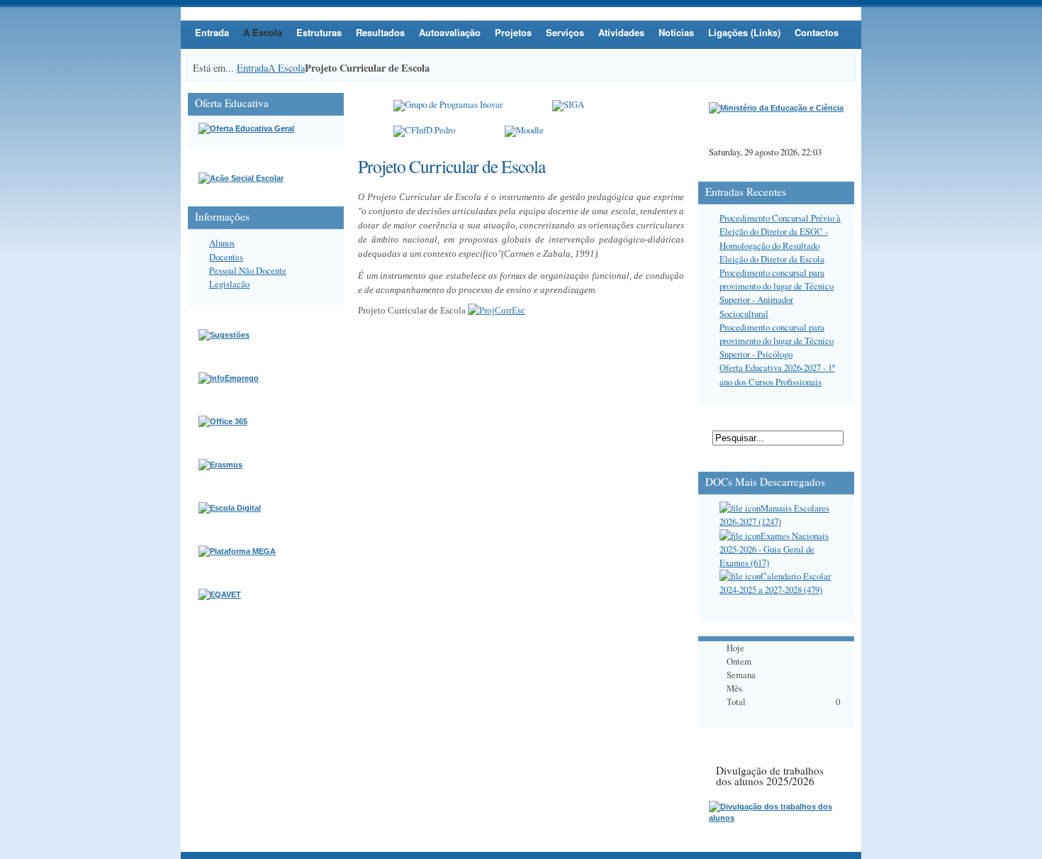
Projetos (513, 32)
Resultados (380, 32)
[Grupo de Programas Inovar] (448, 105)
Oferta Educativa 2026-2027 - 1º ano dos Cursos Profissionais (777, 374)
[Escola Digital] (229, 508)
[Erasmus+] (220, 464)
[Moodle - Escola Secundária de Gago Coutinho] (524, 131)
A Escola (262, 32)
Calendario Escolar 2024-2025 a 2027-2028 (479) (775, 583)
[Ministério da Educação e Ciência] (776, 108)
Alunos (222, 242)
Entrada (212, 32)
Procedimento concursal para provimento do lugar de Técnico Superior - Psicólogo (776, 340)
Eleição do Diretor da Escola (771, 259)
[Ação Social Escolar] (241, 178)
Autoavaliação (450, 32)
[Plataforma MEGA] (237, 551)
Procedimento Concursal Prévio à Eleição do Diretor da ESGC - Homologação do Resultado (780, 231)
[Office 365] (222, 421)
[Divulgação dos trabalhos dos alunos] (776, 818)
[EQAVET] (219, 594)
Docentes (226, 256)
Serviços (565, 32)
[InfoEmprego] (228, 378)
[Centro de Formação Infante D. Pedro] (424, 131)
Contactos (817, 32)
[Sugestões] (224, 335)
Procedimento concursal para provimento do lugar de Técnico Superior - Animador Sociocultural (776, 293)
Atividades (621, 32)
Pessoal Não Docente (247, 270)
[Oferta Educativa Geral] (246, 128)
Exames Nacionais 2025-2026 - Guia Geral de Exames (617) (774, 549)
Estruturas (319, 32)
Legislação (229, 283)
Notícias (676, 32)
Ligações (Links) (744, 32)
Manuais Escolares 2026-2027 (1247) (774, 514)
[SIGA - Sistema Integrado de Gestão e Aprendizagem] (568, 105)
